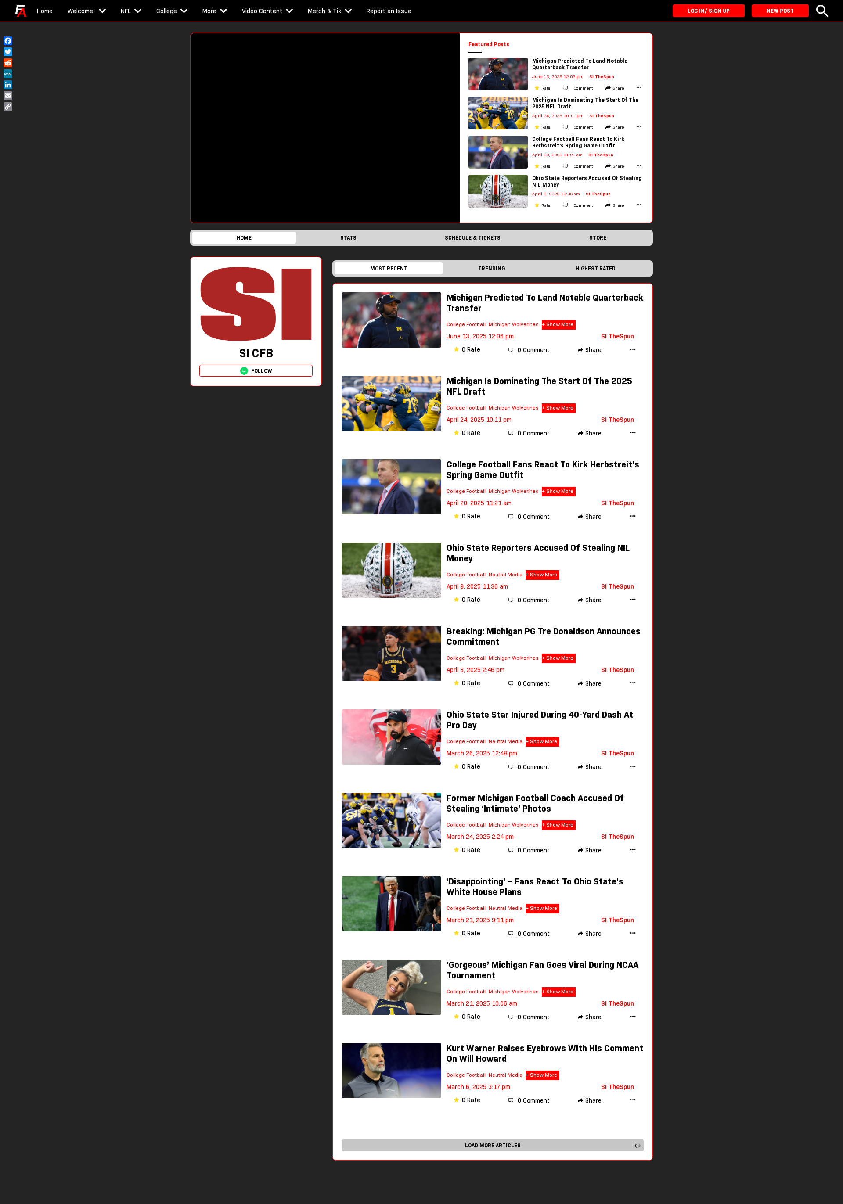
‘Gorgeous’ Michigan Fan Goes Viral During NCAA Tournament (542, 970)
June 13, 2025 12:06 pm (480, 336)
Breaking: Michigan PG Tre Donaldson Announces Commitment (544, 636)
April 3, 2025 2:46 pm (475, 670)
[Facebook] (8, 40)
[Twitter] (8, 51)
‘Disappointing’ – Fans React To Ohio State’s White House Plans (535, 886)
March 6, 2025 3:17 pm (478, 1087)
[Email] (8, 95)
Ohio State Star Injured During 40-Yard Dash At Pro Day (540, 719)
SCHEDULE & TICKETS (473, 237)
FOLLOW (261, 370)
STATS (348, 237)
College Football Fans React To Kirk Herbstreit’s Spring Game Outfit (578, 142)
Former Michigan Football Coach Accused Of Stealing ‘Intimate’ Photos (535, 803)
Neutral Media (505, 574)
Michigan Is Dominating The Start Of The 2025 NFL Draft (585, 103)
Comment (582, 88)
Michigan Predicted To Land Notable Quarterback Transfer (579, 64)
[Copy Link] (8, 106)
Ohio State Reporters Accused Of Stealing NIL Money (587, 181)
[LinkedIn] (8, 84)
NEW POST (780, 10)
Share (618, 88)
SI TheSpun (601, 76)
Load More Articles (493, 1145)
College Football (466, 324)
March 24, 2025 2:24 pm (480, 837)
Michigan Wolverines (514, 324)
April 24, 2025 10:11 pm (479, 420)
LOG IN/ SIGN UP (709, 10)
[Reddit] (8, 62)
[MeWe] (8, 73)
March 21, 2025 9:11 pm (480, 920)
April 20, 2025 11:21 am (479, 503)
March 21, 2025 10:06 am (482, 1003)
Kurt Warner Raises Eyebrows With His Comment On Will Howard (545, 1053)
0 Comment (534, 350)
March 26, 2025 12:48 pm (482, 753)
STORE (597, 237)
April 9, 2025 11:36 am (477, 586)
